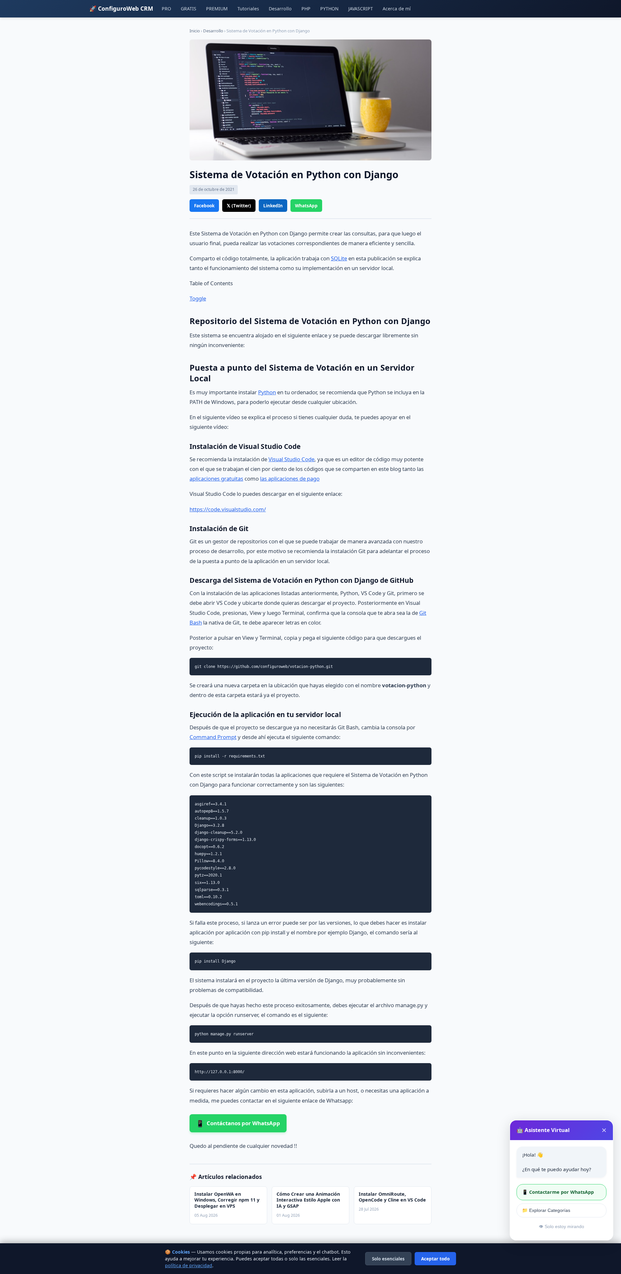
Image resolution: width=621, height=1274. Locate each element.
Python (267, 392)
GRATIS (188, 8)
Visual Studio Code (291, 459)
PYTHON (329, 8)
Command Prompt (213, 737)
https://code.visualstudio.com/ (228, 509)
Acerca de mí (397, 8)
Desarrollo (280, 8)
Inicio (195, 31)
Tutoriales (248, 8)
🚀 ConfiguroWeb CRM (121, 8)
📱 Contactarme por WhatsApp (558, 1192)
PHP (305, 8)
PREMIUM (217, 8)
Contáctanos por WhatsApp (238, 1123)
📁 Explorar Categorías (546, 1210)
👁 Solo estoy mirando (561, 1226)
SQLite (339, 258)
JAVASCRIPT (360, 8)
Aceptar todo (435, 1259)
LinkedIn (273, 205)
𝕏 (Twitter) (239, 205)
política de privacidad (188, 1265)
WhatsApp (306, 205)
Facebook (204, 205)
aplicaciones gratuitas (216, 478)
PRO (166, 8)
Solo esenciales (388, 1259)
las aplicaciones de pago (290, 478)
